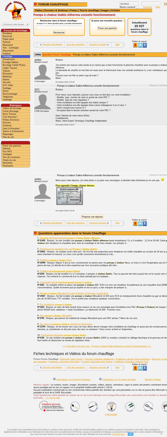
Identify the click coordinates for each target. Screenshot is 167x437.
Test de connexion (11, 157)
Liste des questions (75, 44)
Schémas (7, 125)
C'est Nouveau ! (10, 117)
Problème (60, 271)
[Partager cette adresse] (135, 47)
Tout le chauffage (89, 10)
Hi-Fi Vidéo (8, 85)
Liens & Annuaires (11, 128)
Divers (6, 91)
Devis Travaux (9, 114)
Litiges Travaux (10, 68)
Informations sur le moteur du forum (119, 379)
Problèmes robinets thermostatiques (133, 359)
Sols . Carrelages (11, 47)
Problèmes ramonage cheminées (64, 361)
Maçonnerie (8, 50)
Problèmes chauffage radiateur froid (131, 361)
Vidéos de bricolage (12, 108)
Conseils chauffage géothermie (99, 359)
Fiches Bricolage (10, 111)
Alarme (6, 79)
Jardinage (7, 99)
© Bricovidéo (111, 414)
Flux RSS (7, 151)
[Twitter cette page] (140, 47)
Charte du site (9, 160)
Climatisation (9, 59)
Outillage (7, 88)
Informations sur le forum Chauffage (73, 379)
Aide (158, 7)
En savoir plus (118, 434)
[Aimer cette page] (144, 47)
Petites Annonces (11, 120)
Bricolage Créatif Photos (14, 65)
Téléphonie (8, 97)
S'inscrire (147, 7)
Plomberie (7, 33)
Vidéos (39, 10)
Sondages (7, 154)
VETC (37, 89)
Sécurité (6, 82)
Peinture (6, 42)
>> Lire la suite (52, 398)
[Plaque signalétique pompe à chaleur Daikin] (70, 204)
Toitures (6, 71)
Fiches (74, 10)
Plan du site (8, 137)
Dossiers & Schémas (56, 10)
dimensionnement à (70, 238)
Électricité (7, 36)
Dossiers (7, 122)
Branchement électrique (63, 335)
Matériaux (7, 76)
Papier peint (8, 39)
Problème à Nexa (56, 260)
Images (105, 10)
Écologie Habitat (10, 62)
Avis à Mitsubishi (56, 315)
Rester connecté (128, 7)
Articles (115, 10)
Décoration (8, 73)
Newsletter (8, 163)
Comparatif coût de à (66, 282)
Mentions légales (153, 379)
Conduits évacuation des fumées (97, 361)
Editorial (6, 148)
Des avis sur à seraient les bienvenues (66, 324)
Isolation (7, 53)
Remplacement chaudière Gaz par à (68, 249)
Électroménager (10, 94)
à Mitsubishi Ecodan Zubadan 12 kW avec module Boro (74, 293)
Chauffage (7, 56)
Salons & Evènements (13, 131)
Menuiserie (8, 45)
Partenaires (8, 166)
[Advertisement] (15, 220)
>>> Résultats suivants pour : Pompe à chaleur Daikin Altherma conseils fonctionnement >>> (107, 346)
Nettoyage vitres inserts (71, 359)
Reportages (8, 134)
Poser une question (12, 146)
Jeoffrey (37, 60)
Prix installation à (56, 304)
